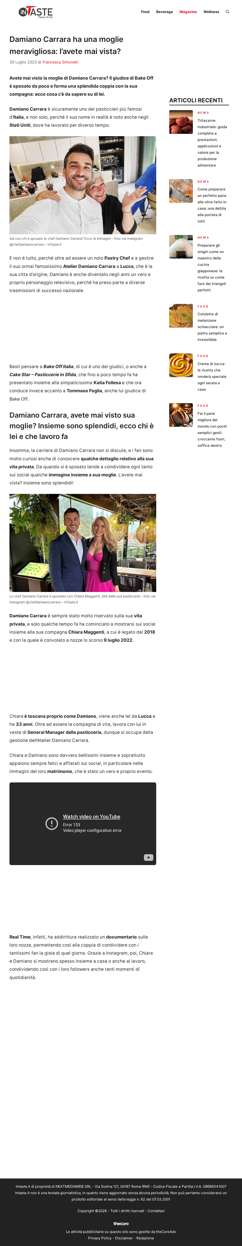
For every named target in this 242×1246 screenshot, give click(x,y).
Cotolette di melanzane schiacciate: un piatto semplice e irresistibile (212, 327)
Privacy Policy (100, 1238)
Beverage (164, 11)
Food (145, 11)
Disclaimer (124, 1238)
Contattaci (156, 1211)
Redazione (145, 1238)
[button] (227, 12)
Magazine (188, 11)
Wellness (211, 11)
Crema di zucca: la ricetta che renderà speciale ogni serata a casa (212, 376)
